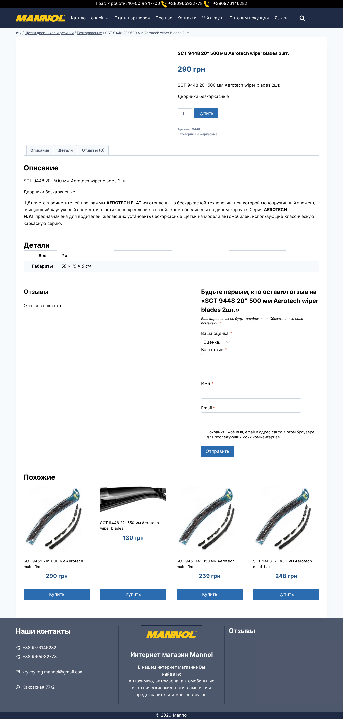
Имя (207, 383)
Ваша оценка (216, 333)
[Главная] (17, 33)
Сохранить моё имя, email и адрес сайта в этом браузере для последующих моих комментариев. (260, 434)
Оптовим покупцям (249, 17)
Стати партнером (132, 17)
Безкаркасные (206, 134)
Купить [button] (57, 594)
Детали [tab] (65, 150)
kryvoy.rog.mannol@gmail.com (53, 672)
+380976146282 (39, 647)
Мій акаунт (213, 17)
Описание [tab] (39, 150)
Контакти (186, 17)
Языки (281, 17)
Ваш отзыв (214, 349)
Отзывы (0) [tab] (93, 150)
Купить (206, 113)
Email (208, 407)
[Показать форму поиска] (297, 18)
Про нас (164, 17)
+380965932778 (39, 656)
